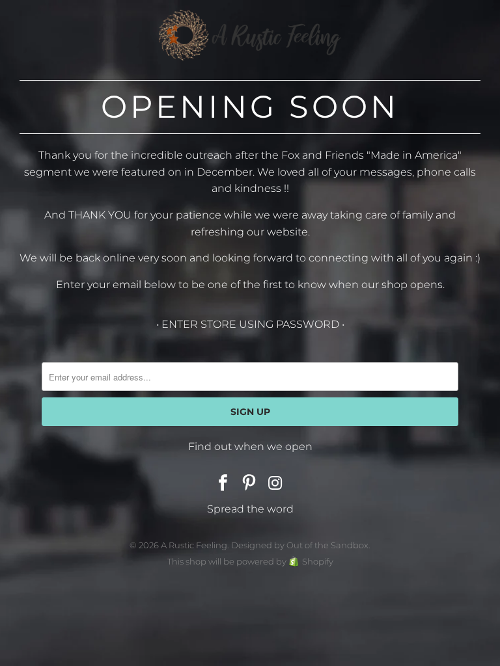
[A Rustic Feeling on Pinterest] (249, 484)
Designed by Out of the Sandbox (299, 545)
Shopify (317, 561)
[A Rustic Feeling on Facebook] (223, 484)
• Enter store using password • (250, 324)
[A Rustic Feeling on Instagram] (275, 484)
